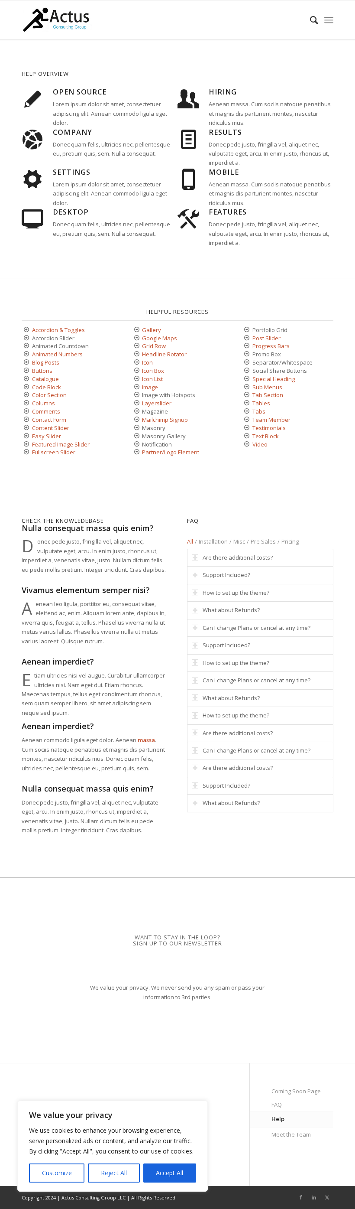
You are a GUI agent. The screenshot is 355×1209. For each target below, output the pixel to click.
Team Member (271, 420)
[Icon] (136, 362)
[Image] (136, 387)
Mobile (224, 172)
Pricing (290, 541)
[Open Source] (32, 98)
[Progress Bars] (247, 346)
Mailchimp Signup (165, 420)
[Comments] (27, 411)
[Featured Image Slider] (27, 444)
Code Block (46, 387)
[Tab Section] (247, 395)
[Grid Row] (136, 346)
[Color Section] (27, 395)
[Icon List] (136, 379)
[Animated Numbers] (27, 354)
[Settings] (32, 178)
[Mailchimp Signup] (136, 420)
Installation (213, 541)
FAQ (276, 1104)
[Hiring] (188, 98)
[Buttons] (27, 371)
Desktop (71, 212)
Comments (46, 411)
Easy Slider (46, 436)
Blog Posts (45, 362)
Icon (147, 362)
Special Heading (273, 379)
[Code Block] (27, 387)
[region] (112, 1146)
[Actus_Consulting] (57, 19)
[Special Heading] (247, 379)
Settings (71, 172)
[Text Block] (247, 436)
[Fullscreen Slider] (27, 452)
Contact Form (49, 420)
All (190, 541)
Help (277, 1119)
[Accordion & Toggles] (27, 330)
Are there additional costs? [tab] (238, 557)
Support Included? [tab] (226, 575)
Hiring (223, 92)
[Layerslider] (136, 403)
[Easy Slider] (27, 436)
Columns (43, 403)
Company (72, 132)
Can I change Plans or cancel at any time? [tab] (256, 628)
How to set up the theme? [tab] (236, 592)
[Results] (188, 139)
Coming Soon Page (296, 1091)
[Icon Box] (136, 371)
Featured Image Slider (61, 444)
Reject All (114, 1173)
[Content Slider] (27, 428)
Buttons (42, 371)
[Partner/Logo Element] (136, 452)
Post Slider (266, 338)
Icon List (152, 379)
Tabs (258, 411)
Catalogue (45, 379)
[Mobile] (188, 178)
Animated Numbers (57, 354)
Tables (261, 403)
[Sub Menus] (247, 387)
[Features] (188, 218)
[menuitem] (309, 19)
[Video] (247, 444)
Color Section (49, 395)
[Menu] (328, 20)
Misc (239, 541)
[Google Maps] (136, 338)
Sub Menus (267, 387)
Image (150, 387)
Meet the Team (291, 1134)
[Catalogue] (27, 379)
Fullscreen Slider (53, 452)
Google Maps (159, 338)
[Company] (32, 139)
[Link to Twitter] (326, 1197)
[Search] (309, 19)
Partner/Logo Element (170, 452)
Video (260, 444)
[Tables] (247, 403)
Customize (57, 1173)
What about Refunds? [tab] (231, 610)
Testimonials (269, 428)
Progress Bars (271, 346)
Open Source (79, 92)
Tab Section (267, 395)
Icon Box (153, 371)
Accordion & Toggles (58, 330)
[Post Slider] (247, 338)
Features (228, 212)
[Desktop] (32, 218)
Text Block (265, 436)
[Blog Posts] (27, 362)
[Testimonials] (247, 428)
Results (225, 132)
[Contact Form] (27, 420)
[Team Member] (247, 420)
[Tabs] (247, 411)
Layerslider (156, 403)
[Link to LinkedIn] (313, 1197)
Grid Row (154, 346)
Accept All (169, 1173)
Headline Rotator (164, 354)
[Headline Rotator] (136, 354)
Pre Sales (263, 541)
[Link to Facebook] (300, 1197)
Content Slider (50, 428)
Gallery (151, 330)
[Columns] (27, 403)
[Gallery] (136, 330)
